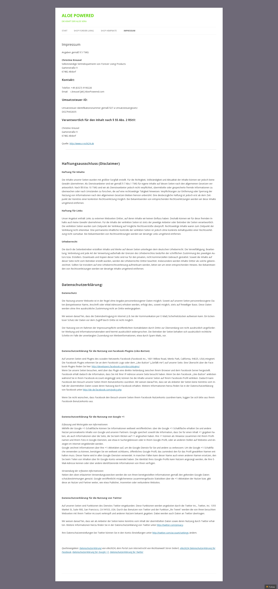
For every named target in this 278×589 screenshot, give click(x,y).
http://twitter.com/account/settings (170, 532)
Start (64, 30)
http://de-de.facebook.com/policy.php (102, 389)
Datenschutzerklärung (90, 548)
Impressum (129, 30)
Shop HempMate (109, 30)
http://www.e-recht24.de (82, 143)
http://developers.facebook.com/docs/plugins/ (115, 366)
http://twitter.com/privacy (170, 524)
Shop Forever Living (84, 30)
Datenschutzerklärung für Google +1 (90, 552)
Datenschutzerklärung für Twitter (126, 552)
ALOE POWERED (78, 15)
